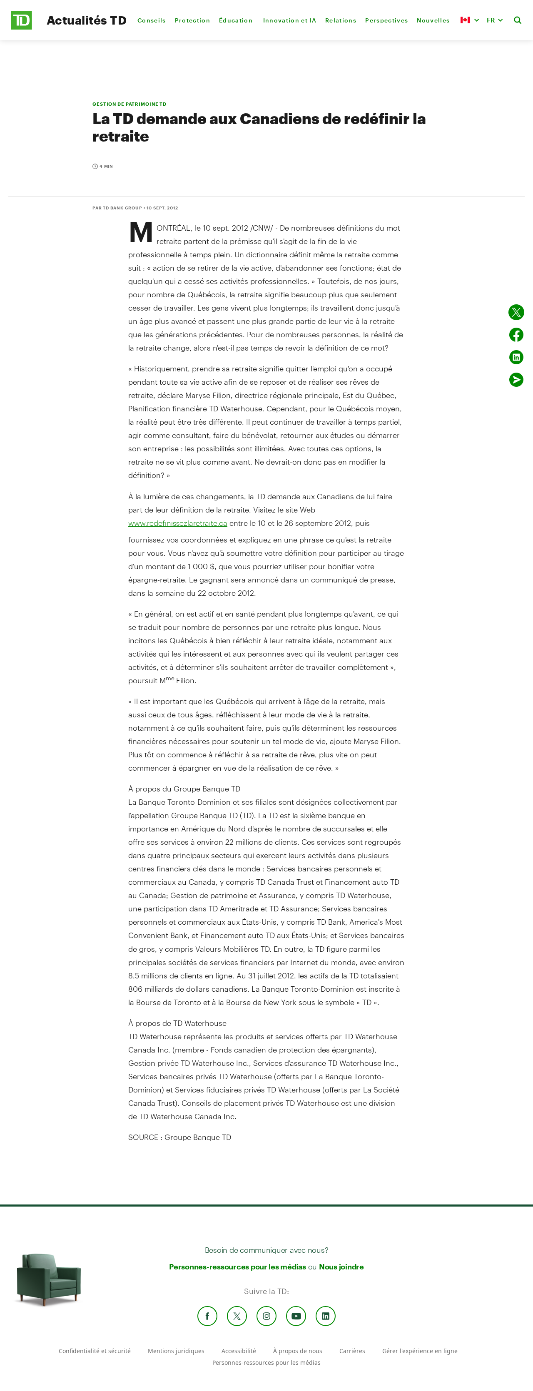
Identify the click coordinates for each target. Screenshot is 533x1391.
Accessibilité (239, 1351)
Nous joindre (341, 1266)
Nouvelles (433, 20)
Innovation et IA (289, 20)
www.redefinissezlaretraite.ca (177, 523)
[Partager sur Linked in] (516, 357)
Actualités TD (87, 20)
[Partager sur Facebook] (516, 334)
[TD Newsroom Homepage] (21, 27)
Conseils (151, 20)
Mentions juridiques (176, 1351)
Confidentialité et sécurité (95, 1351)
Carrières (352, 1351)
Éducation (236, 20)
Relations (340, 20)
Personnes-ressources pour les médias (237, 1266)
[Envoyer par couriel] (516, 379)
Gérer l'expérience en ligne (420, 1351)
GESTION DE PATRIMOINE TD (129, 104)
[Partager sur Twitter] (516, 312)
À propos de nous (297, 1351)
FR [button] (491, 20)
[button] (470, 20)
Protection (192, 20)
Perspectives (386, 20)
